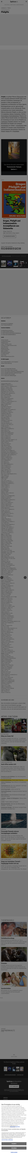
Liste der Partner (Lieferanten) (7, 1139)
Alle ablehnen (14, 1148)
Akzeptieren (14, 1143)
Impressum (17, 1126)
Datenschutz (12, 1126)
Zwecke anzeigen (14, 1152)
